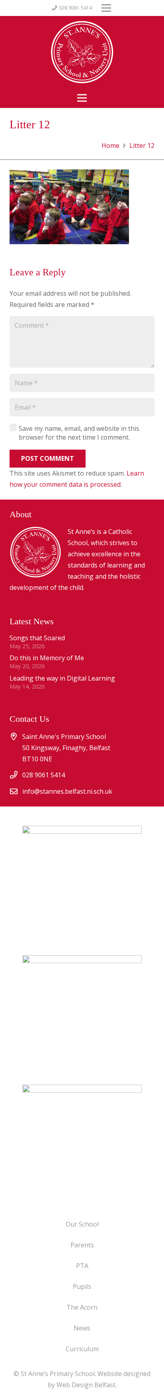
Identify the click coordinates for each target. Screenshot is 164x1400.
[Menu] (82, 98)
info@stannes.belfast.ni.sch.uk (67, 791)
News (82, 1328)
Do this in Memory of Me (47, 657)
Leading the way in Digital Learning (62, 678)
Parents (82, 1245)
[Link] (82, 1145)
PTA (82, 1265)
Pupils (82, 1286)
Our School (82, 1224)
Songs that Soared (37, 637)
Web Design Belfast (86, 1384)
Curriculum (82, 1348)
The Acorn (82, 1307)
